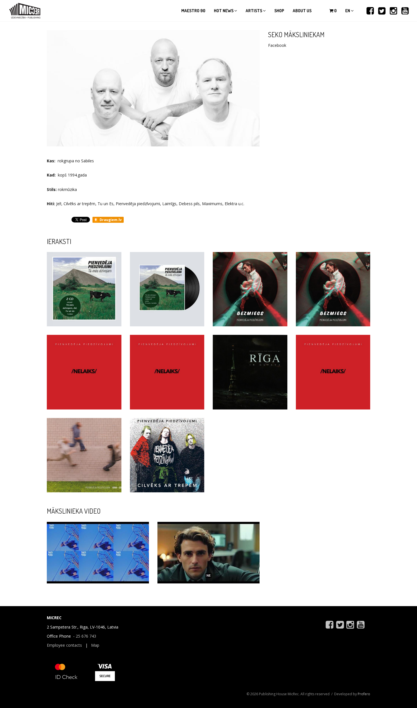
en (348, 10)
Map (95, 645)
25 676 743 (86, 636)
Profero (364, 694)
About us (302, 10)
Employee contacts (64, 645)
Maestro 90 (193, 10)
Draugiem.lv (110, 219)
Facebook (277, 45)
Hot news (224, 10)
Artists (254, 10)
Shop (279, 10)
